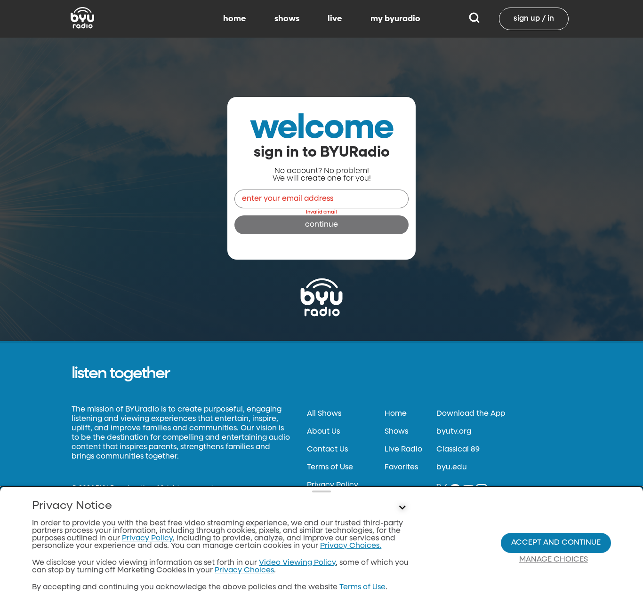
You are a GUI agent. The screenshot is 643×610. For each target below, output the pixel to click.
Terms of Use (330, 467)
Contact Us (327, 449)
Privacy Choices (244, 570)
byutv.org (453, 432)
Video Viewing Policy (297, 563)
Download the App (470, 414)
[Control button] (402, 508)
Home (396, 414)
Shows (396, 432)
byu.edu (451, 467)
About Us (323, 432)
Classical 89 (458, 449)
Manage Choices (553, 559)
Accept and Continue (556, 543)
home (234, 19)
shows (286, 19)
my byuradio (395, 19)
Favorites (401, 467)
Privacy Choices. (350, 546)
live (335, 19)
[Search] (474, 19)
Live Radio (403, 449)
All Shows (324, 414)
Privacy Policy (332, 485)
